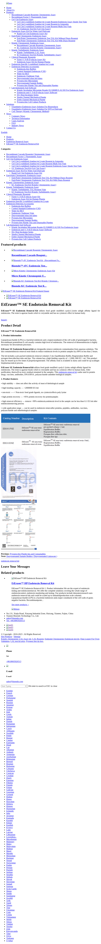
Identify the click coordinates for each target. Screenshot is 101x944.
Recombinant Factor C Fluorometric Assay (29, 17)
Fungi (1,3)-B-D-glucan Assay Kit (31, 59)
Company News (18, 116)
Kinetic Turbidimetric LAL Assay (31, 52)
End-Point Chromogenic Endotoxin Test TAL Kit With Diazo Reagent (46, 41)
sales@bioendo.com (14, 618)
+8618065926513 (13, 661)
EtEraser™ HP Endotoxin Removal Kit (33, 583)
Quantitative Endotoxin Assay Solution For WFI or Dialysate (37, 109)
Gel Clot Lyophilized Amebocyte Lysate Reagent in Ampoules (43, 24)
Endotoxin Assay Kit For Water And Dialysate (31, 31)
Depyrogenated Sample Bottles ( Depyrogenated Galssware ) (31, 556)
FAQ (14, 123)
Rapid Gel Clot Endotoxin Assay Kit (32, 33)
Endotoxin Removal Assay (17, 141)
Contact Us (11, 128)
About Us (10, 10)
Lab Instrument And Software (24, 88)
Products (10, 12)
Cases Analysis (18, 121)
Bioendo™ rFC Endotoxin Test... (29, 265)
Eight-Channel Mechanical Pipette (31, 99)
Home (8, 8)
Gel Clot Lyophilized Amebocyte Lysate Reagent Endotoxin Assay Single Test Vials (52, 22)
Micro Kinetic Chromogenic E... (29, 276)
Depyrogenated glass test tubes (29, 78)
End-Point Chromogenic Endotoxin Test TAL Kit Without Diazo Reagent (47, 38)
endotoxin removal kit (68, 372)
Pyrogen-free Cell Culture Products (31, 102)
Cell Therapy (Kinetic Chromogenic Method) (30, 111)
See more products (20, 604)
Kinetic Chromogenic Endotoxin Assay (28, 43)
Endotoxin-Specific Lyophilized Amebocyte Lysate (33, 64)
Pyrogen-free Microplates (27, 81)
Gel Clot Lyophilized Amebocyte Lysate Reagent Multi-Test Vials (44, 26)
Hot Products (6, 636)
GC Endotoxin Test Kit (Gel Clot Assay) (34, 29)
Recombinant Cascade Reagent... (29, 255)
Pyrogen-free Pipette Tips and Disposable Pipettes (37, 85)
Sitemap (17, 636)
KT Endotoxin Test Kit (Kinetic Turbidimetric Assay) (39, 55)
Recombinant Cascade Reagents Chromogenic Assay (34, 15)
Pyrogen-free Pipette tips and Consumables (28, 554)
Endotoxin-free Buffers (26, 69)
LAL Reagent (38, 639)
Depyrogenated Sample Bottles (30, 83)
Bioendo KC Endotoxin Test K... (29, 286)
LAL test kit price (18, 641)
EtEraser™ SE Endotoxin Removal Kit (22, 144)
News (8, 114)
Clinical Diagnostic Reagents (24, 57)
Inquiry (4, 320)
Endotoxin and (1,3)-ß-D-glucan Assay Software (37, 92)
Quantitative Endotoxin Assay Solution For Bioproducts (35, 107)
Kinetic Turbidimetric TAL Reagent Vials (29, 189)
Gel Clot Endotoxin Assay (22, 19)
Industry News (18, 125)
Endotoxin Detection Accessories (25, 66)
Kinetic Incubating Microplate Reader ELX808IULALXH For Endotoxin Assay (50, 90)
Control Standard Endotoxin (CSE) (31, 71)
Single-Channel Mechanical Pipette (31, 97)
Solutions (10, 104)
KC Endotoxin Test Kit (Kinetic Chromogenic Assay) (39, 48)
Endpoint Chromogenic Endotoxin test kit (62, 639)
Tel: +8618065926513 (15, 620)
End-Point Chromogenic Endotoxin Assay (29, 36)
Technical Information (21, 118)
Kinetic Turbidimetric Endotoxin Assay (28, 50)
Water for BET (23, 74)
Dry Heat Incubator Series (28, 95)
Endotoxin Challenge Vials (28, 76)
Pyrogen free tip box (34, 641)
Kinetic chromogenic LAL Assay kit (16, 639)
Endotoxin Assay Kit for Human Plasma (33, 62)
